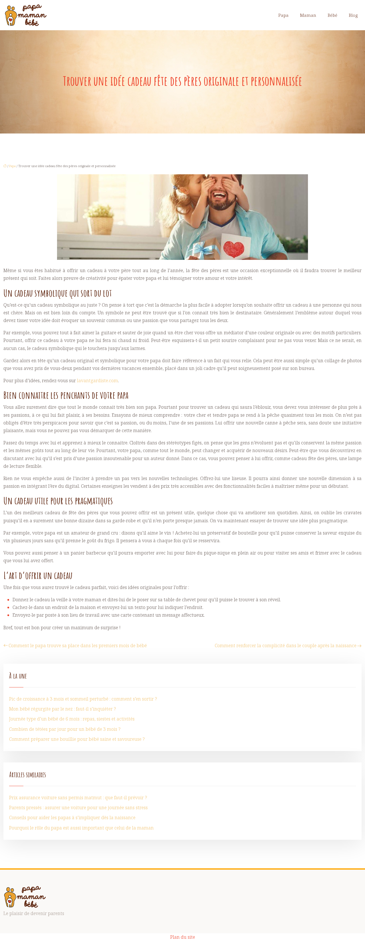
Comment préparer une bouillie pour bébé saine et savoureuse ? (77, 739)
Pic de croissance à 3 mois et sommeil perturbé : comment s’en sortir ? (83, 699)
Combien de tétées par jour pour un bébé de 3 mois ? (65, 729)
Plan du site (182, 937)
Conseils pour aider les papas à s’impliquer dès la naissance (72, 817)
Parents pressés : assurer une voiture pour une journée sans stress (78, 807)
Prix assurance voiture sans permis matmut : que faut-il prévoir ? (78, 797)
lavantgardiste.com (97, 380)
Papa (283, 15)
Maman (308, 15)
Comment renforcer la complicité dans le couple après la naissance (285, 645)
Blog (353, 15)
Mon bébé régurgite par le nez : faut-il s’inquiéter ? (62, 709)
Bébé (332, 15)
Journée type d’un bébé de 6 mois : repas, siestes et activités (72, 719)
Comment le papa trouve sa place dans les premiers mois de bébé (78, 645)
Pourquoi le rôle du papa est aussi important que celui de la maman (81, 828)
